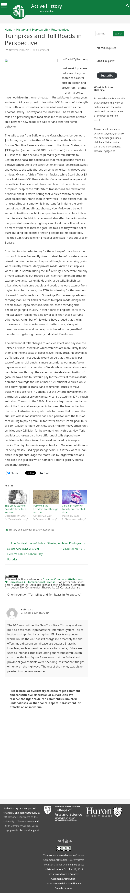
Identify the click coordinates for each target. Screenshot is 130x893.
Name (106, 47)
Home (8, 29)
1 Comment (42, 50)
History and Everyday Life (32, 29)
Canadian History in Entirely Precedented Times (73, 509)
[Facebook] (63, 841)
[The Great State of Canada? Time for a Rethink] (17, 497)
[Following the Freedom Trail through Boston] (46, 497)
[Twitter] (59, 841)
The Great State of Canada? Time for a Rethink (15, 509)
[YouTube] (66, 841)
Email (106, 60)
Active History (46, 6)
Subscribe (107, 75)
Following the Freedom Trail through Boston (45, 509)
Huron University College (17, 825)
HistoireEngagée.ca (104, 151)
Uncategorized (60, 29)
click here (99, 142)
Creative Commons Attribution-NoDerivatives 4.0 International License (44, 580)
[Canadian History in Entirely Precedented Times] (74, 497)
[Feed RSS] (70, 841)
